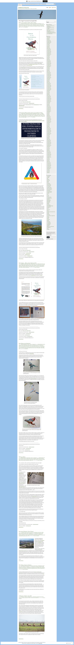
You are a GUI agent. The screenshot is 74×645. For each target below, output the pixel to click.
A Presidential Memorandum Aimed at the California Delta (31, 112)
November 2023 (49, 52)
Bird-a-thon (48, 180)
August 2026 (48, 37)
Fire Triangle (29, 115)
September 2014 (49, 145)
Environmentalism (24, 115)
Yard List (19, 5)
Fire (27, 115)
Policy (19, 116)
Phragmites (38, 567)
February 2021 (49, 83)
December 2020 (49, 85)
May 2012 (48, 171)
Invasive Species (35, 565)
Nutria (36, 567)
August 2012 (48, 168)
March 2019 (48, 95)
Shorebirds (48, 219)
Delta (28, 25)
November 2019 (49, 89)
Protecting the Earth (29, 116)
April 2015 (48, 138)
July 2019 (48, 91)
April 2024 (48, 47)
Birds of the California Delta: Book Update (27, 22)
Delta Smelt (42, 114)
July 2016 (48, 123)
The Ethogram (49, 222)
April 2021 (48, 81)
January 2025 (48, 40)
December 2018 (49, 98)
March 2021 (48, 82)
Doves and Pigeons (49, 189)
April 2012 (48, 172)
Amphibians (48, 176)
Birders (32, 24)
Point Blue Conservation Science (51, 211)
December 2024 (49, 41)
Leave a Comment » (37, 267)
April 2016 (48, 126)
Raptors (48, 212)
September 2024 (49, 42)
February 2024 (49, 49)
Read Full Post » (21, 108)
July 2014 (48, 147)
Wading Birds (48, 224)
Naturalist (24, 266)
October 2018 (48, 100)
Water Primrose (42, 568)
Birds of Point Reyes (22, 486)
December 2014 (49, 142)
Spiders (48, 220)
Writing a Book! (22, 456)
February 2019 (49, 96)
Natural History (25, 23)
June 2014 (48, 148)
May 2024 (48, 46)
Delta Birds (35, 265)
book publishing (34, 458)
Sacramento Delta (34, 116)
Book (44, 24)
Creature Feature (49, 187)
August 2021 (48, 78)
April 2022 (48, 70)
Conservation (27, 113)
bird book (22, 345)
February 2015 (49, 140)
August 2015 (48, 134)
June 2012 (48, 170)
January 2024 (48, 50)
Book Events (20, 25)
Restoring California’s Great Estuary (26, 531)
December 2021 (49, 74)
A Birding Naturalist (31, 103)
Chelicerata (48, 183)
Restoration (24, 566)
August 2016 (48, 122)
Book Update (23, 25)
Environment (30, 113)
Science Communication (26, 267)
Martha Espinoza (42, 265)
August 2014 (48, 146)
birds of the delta (38, 264)
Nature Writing (31, 266)
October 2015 (48, 132)
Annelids (48, 177)
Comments (54, 7)
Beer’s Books (39, 63)
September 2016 (49, 121)
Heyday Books (38, 25)
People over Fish (43, 115)
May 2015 (48, 137)
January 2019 (48, 97)
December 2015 (49, 130)
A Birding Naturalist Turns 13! (50, 31)
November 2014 (49, 143)
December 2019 (49, 88)
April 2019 (48, 94)
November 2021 (49, 75)
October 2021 (48, 76)
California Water (30, 114)
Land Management (34, 113)
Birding (22, 23)
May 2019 (48, 93)
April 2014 (48, 150)
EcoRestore (39, 542)
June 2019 (48, 92)
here (26, 304)
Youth (47, 228)
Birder (24, 264)
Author (24, 24)
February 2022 (49, 72)
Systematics (48, 221)
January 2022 (48, 73)
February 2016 (49, 128)
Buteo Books (24, 67)
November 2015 (49, 131)
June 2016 (48, 124)
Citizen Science (49, 184)
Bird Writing (26, 24)
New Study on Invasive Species (25, 564)
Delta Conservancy (27, 532)
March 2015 (48, 139)
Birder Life (29, 24)
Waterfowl (48, 225)
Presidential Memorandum (24, 116)
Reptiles (48, 213)
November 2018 (49, 99)
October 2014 (48, 144)
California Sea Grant (39, 596)
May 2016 (48, 125)
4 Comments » (26, 348)
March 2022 (48, 71)
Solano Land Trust (29, 65)
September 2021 (49, 77)
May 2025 (48, 38)
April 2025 (48, 39)
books (26, 25)
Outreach (28, 23)
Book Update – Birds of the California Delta (28, 263)
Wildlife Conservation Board (50, 226)
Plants (21, 566)
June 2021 (48, 79)
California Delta (26, 114)
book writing (40, 345)
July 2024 (48, 44)
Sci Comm (21, 460)
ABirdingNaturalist (21, 105)
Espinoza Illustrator (33, 378)
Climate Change (23, 113)
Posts (50, 7)
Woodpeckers (49, 227)
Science (38, 113)
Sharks (48, 218)
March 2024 (48, 48)
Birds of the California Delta (40, 24)
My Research (39, 532)
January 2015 (48, 141)
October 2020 (48, 87)
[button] (24, 312)
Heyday (25, 459)
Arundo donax (33, 566)
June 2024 (48, 45)
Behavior (48, 179)
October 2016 (48, 120)
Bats (47, 178)
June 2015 (48, 136)
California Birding (23, 265)
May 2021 (48, 80)
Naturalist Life (27, 266)
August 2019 (48, 90)
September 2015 (49, 133)
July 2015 (48, 135)
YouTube (48, 229)
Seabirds (48, 217)
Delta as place (31, 25)
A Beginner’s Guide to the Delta (25, 595)
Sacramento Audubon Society (33, 64)
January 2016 (48, 129)
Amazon (41, 275)
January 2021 (48, 84)
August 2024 (48, 43)
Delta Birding (34, 25)
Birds (35, 24)
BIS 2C (48, 182)
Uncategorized (39, 23)
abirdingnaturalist (23, 7)
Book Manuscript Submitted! (25, 343)
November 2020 (49, 86)
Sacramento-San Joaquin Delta (33, 23)
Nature (39, 115)
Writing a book (31, 460)
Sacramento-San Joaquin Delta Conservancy (32, 568)
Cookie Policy (40, 643)
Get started (45, 1)
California (22, 114)
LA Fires (33, 115)
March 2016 (48, 127)
